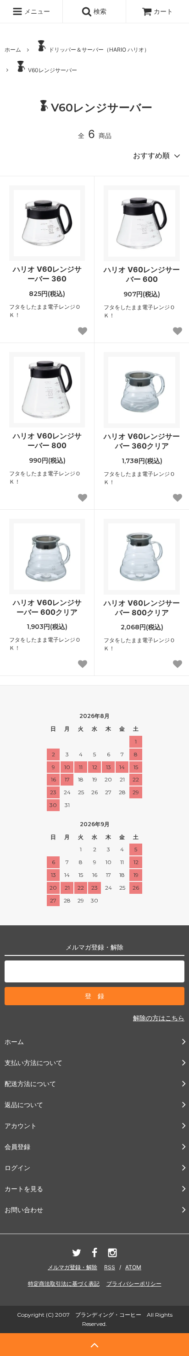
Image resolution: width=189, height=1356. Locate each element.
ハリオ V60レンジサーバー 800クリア (142, 607)
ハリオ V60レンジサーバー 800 (47, 440)
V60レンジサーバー (52, 70)
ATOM (133, 1267)
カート (163, 11)
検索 (99, 11)
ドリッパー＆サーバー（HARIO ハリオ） (99, 49)
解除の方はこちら (158, 1018)
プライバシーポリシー (133, 1283)
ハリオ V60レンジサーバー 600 (142, 274)
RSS (109, 1267)
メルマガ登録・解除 (72, 1267)
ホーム (13, 49)
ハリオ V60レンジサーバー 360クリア (142, 441)
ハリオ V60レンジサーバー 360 (47, 273)
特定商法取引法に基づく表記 (64, 1283)
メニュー (36, 11)
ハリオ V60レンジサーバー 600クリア (47, 607)
